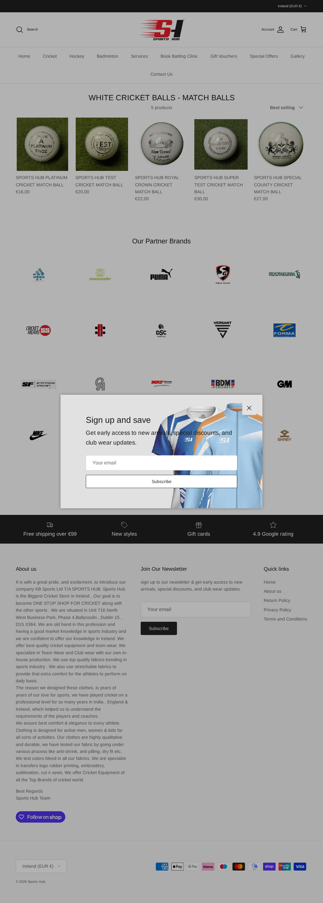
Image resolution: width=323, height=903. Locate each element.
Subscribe (162, 481)
